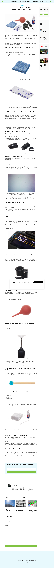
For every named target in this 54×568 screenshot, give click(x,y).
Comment (6, 525)
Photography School (14, 1)
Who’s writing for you (20, 560)
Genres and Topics (35, 1)
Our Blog (41, 1)
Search (30, 560)
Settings (38, 284)
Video (46, 1)
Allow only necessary (38, 286)
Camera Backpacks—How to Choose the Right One (45, 24)
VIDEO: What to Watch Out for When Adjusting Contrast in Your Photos (43, 55)
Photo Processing (22, 1)
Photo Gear (28, 1)
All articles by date (26, 560)
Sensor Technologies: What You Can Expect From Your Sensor (32, 510)
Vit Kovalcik (14, 485)
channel (44, 46)
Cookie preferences (33, 560)
